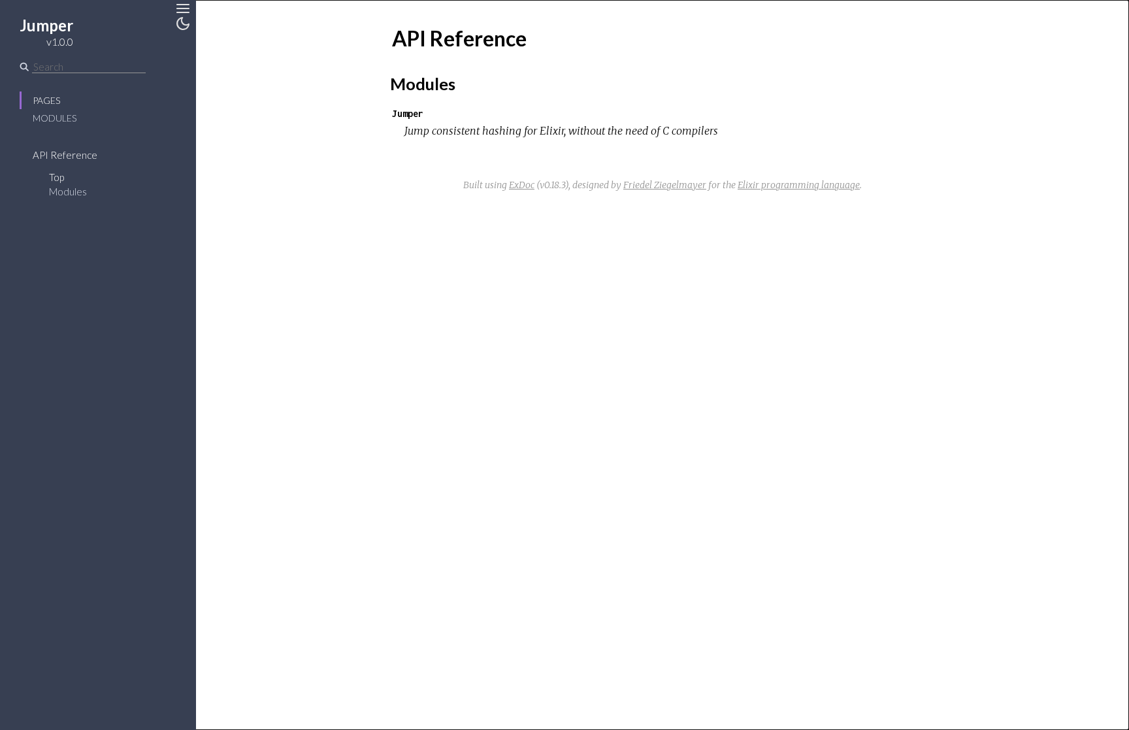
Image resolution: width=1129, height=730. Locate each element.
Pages (46, 100)
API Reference (65, 155)
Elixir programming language (799, 185)
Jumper (407, 113)
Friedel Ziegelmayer (664, 185)
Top (56, 177)
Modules (54, 118)
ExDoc (521, 185)
